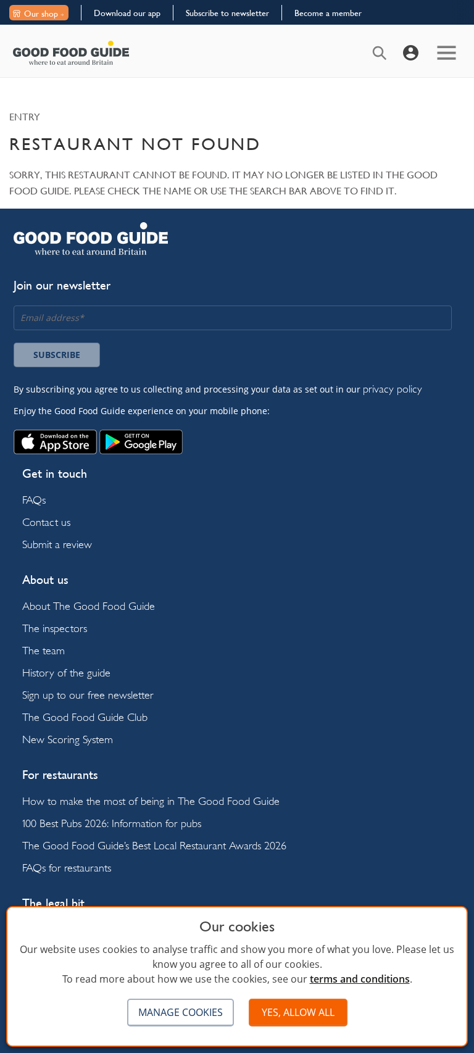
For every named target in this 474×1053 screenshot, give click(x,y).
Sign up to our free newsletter (88, 694)
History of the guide (66, 672)
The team (43, 650)
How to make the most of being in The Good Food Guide (151, 800)
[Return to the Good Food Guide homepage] (71, 53)
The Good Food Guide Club (85, 716)
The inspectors (54, 628)
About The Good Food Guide (88, 605)
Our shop (41, 14)
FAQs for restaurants (66, 867)
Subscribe (56, 354)
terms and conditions (360, 979)
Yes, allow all (298, 1012)
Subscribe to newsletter (227, 13)
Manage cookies (180, 1012)
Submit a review (57, 544)
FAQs (34, 499)
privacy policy (392, 388)
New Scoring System (67, 739)
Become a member (328, 13)
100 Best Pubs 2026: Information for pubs (111, 823)
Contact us (46, 521)
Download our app (127, 13)
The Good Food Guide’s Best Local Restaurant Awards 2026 (154, 845)
